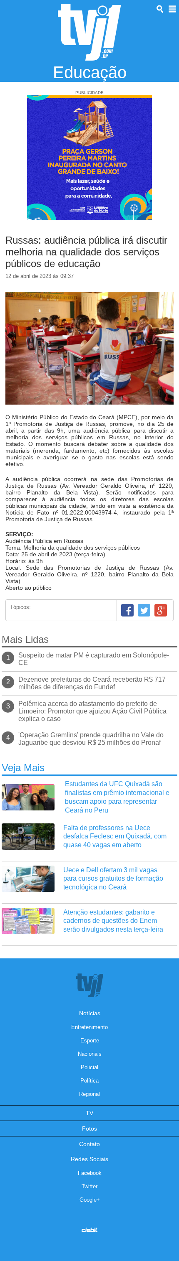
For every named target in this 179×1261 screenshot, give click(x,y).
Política (89, 1081)
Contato (89, 1144)
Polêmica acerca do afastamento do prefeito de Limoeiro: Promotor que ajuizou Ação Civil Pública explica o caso (92, 711)
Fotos (89, 1128)
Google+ (160, 610)
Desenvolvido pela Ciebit (89, 1230)
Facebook (127, 610)
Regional (89, 1094)
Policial (89, 1067)
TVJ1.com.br (89, 32)
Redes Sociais (89, 1159)
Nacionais (90, 1054)
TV (89, 1113)
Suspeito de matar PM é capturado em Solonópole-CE (93, 659)
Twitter (144, 610)
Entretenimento (89, 1027)
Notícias (89, 1013)
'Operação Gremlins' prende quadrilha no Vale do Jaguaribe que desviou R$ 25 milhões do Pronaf (91, 738)
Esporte (89, 1040)
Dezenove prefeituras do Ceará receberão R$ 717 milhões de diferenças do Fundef (92, 683)
